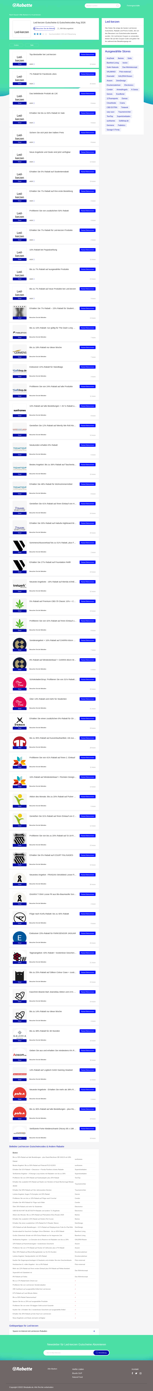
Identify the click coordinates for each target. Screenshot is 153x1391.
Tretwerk (124, 107)
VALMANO (111, 72)
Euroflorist (120, 94)
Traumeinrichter (124, 112)
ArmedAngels (122, 90)
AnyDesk (110, 58)
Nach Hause (13, 15)
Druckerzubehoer (114, 85)
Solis (130, 58)
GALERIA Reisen (125, 76)
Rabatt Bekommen (87, 54)
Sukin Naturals (113, 67)
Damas (124, 98)
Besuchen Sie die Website (37, 317)
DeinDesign (121, 81)
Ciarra (122, 103)
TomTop (110, 116)
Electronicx (128, 85)
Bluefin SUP (77, 1373)
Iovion (125, 63)
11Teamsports (112, 98)
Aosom (109, 81)
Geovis (109, 94)
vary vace (110, 112)
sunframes (111, 121)
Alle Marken (24, 15)
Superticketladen (123, 116)
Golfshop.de (124, 121)
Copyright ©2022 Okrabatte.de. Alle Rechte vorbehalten (31, 1387)
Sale (31, 45)
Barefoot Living (113, 63)
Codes (16, 45)
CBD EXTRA (112, 107)
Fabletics (121, 125)
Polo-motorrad (125, 72)
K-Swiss (134, 90)
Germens (110, 125)
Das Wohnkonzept (129, 67)
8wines (121, 58)
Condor (110, 90)
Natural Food (77, 1377)
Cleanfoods (111, 103)
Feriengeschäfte (133, 6)
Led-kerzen (37, 15)
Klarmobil (110, 76)
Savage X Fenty (113, 130)
